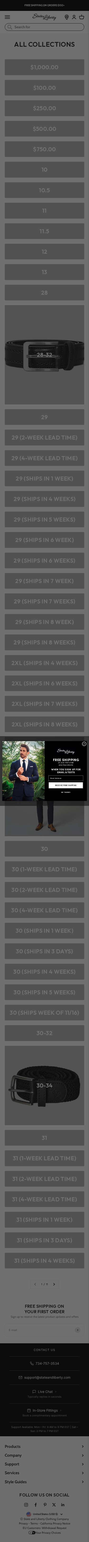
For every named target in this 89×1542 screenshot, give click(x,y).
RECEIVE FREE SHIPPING (65, 785)
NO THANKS (65, 792)
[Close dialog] (84, 744)
